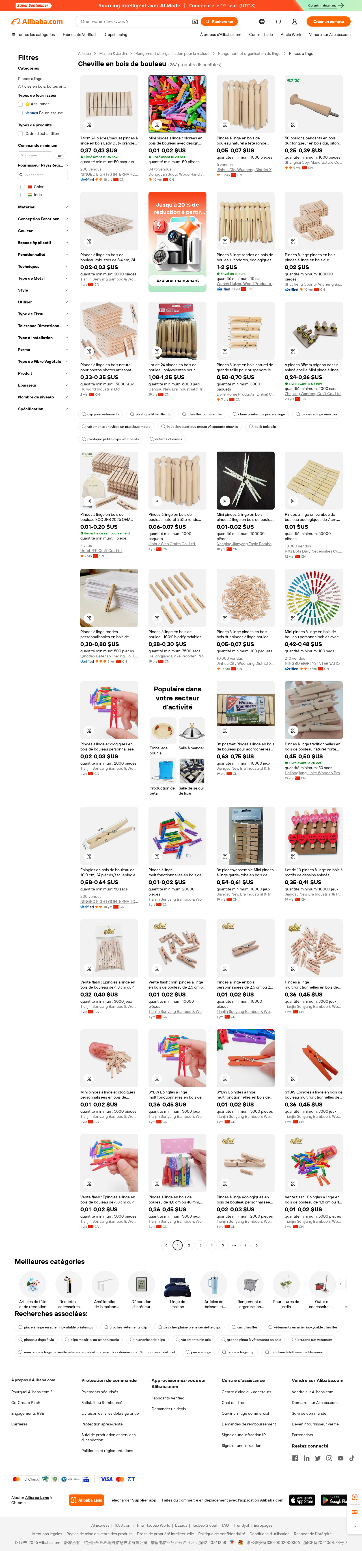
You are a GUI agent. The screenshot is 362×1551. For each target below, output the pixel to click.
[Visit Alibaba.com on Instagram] (329, 1458)
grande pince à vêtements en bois (254, 1340)
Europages (263, 1525)
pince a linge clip (241, 1352)
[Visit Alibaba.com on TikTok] (351, 1458)
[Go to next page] (257, 1245)
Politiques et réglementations (107, 1450)
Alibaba (84, 53)
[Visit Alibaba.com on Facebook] (295, 1458)
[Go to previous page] (166, 1245)
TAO (225, 1525)
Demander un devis (169, 1409)
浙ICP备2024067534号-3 (325, 1542)
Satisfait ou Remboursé (101, 1402)
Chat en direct (234, 1402)
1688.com (123, 1525)
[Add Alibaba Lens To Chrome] (86, 1500)
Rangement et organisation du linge (249, 53)
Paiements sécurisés (99, 1392)
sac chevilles (247, 1327)
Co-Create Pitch (25, 1402)
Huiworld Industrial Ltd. (100, 389)
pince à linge (201, 1352)
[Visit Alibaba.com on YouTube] (340, 1458)
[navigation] (43, 650)
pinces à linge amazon (319, 414)
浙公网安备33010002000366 (273, 1542)
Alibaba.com (271, 1500)
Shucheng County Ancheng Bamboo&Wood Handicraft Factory (314, 284)
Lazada (181, 1525)
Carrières (19, 1424)
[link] (354, 1497)
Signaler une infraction (241, 1445)
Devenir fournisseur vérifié (315, 1424)
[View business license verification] (232, 1542)
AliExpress (100, 1525)
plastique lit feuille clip (153, 414)
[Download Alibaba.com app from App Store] (302, 1500)
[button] (195, 21)
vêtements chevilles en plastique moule (118, 427)
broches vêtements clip (128, 1327)
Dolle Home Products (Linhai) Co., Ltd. (246, 394)
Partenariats (302, 1435)
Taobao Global (204, 1525)
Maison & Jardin (113, 53)
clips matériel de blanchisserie (94, 1340)
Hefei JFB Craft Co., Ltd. (101, 550)
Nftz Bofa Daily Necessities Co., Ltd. (314, 551)
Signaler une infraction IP (244, 1435)
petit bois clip (265, 427)
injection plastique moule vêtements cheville (202, 427)
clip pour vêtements (103, 414)
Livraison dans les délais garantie (110, 1413)
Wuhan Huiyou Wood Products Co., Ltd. (246, 283)
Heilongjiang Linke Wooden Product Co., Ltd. (177, 656)
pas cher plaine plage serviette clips (192, 1327)
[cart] (279, 22)
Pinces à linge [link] (301, 53)
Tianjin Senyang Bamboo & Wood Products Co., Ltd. (109, 279)
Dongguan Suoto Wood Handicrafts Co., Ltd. (177, 174)
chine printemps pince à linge (261, 414)
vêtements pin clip (196, 1340)
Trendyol (241, 1525)
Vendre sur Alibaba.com (312, 1392)
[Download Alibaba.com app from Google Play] (336, 1500)
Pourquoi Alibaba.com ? (31, 1392)
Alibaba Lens (37, 1497)
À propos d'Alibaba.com (33, 1380)
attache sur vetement (315, 1340)
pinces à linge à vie (39, 1340)
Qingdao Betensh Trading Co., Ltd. (109, 656)
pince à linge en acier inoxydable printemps (58, 1327)
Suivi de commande (309, 1413)
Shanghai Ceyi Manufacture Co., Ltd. (314, 162)
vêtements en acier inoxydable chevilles (306, 1327)
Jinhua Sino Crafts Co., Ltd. (172, 544)
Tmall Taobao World (153, 1525)
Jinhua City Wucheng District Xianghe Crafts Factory (246, 169)
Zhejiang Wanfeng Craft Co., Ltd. (313, 393)
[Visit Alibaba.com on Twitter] (317, 1458)
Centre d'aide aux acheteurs (246, 1392)
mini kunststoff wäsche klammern (297, 1352)
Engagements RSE (27, 1413)
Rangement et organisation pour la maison (172, 53)
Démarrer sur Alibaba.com (315, 1402)
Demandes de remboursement (249, 1424)
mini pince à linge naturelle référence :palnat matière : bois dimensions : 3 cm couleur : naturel (99, 1352)
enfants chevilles (168, 439)
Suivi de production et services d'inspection (108, 1437)
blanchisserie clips (150, 1340)
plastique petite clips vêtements (113, 439)
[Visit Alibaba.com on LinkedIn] (306, 1458)
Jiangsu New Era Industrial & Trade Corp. (177, 389)
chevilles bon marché (205, 414)
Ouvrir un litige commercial (245, 1413)
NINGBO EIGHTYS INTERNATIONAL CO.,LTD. (109, 174)
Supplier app (144, 1500)
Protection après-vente (102, 1424)
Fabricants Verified (168, 1398)
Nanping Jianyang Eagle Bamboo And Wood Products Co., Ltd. (246, 544)
